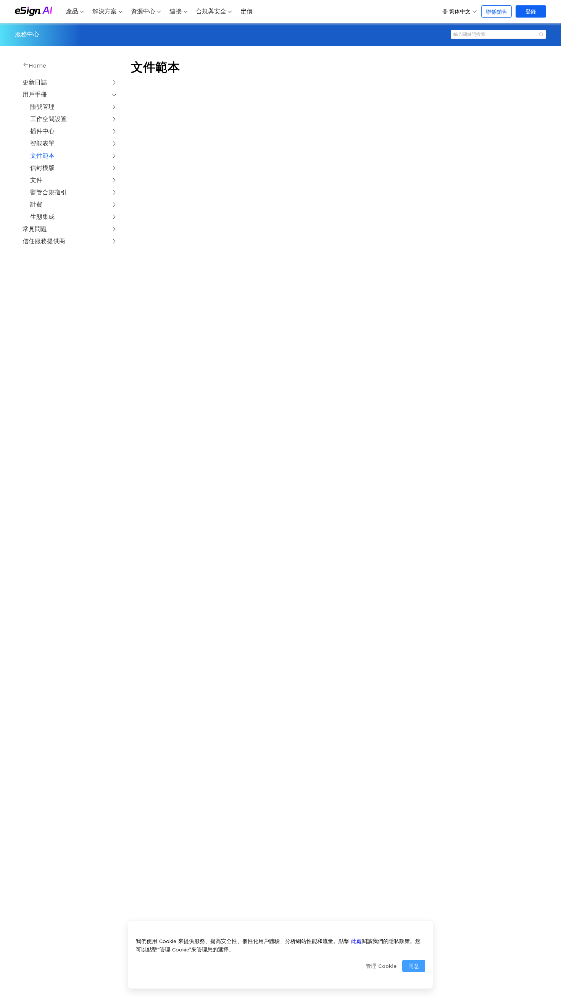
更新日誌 (35, 82)
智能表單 (42, 143)
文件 (36, 180)
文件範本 (42, 155)
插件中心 (42, 131)
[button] (459, 11)
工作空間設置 (48, 119)
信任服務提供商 (44, 241)
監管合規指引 (48, 192)
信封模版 (42, 167)
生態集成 (42, 216)
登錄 (531, 11)
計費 (36, 204)
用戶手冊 (35, 94)
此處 (356, 941)
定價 (246, 11)
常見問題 (35, 229)
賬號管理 (42, 106)
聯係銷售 (496, 12)
